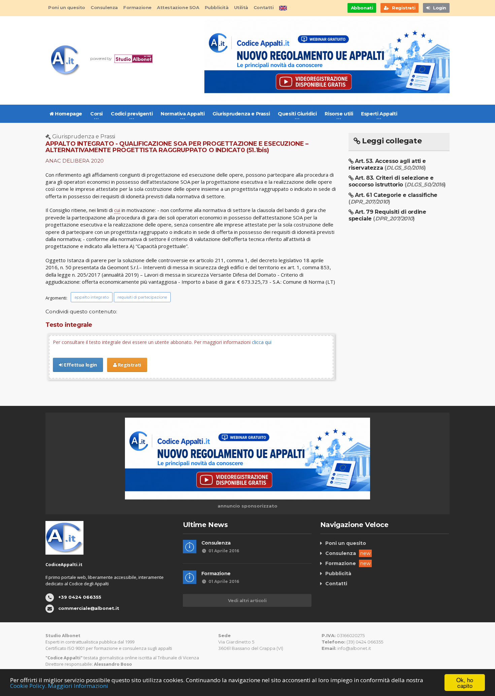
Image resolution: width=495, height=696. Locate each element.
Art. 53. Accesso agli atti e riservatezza (387, 164)
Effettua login (80, 364)
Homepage (68, 114)
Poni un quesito (66, 7)
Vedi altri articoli (247, 600)
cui (117, 210)
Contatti (264, 7)
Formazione (137, 7)
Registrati (129, 364)
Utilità (241, 7)
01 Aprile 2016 (223, 550)
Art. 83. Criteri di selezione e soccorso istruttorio (397, 181)
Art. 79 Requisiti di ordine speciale (387, 215)
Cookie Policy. (28, 686)
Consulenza (104, 7)
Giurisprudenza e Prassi (241, 114)
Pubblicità (217, 7)
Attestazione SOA (178, 7)
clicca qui (261, 342)
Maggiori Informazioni (78, 686)
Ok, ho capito (464, 682)
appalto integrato (91, 297)
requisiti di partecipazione (142, 297)
